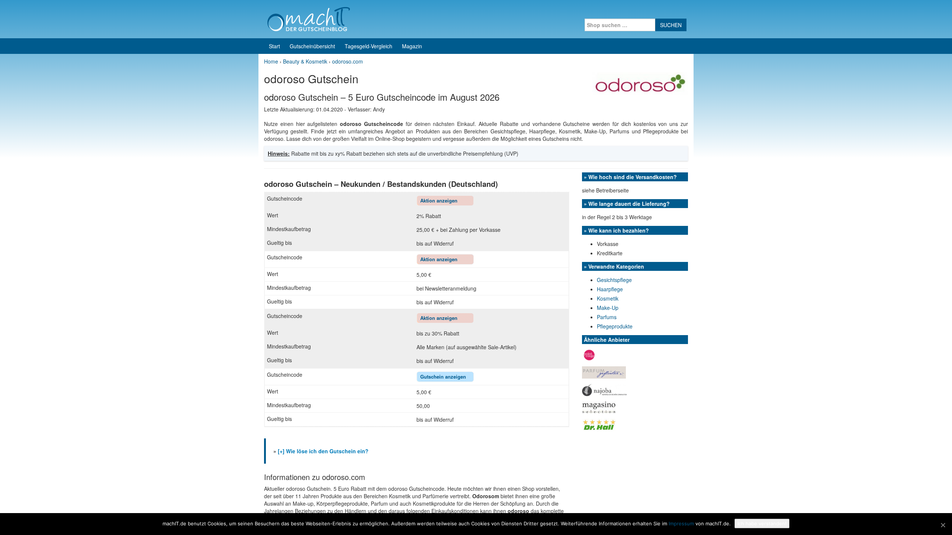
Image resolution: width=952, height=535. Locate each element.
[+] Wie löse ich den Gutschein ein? (323, 451)
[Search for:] (620, 25)
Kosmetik (607, 298)
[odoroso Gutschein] (640, 83)
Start (274, 46)
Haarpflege (610, 289)
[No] (942, 525)
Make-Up (607, 307)
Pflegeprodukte (615, 326)
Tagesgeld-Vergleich (368, 46)
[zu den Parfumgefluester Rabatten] (604, 372)
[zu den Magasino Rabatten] (599, 406)
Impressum (681, 523)
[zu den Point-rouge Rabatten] (589, 354)
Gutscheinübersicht (312, 46)
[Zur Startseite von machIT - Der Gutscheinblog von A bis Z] (308, 18)
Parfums (607, 317)
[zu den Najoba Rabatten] (604, 389)
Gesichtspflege (614, 279)
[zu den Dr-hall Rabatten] (599, 424)
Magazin (412, 46)
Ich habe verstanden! (762, 523)
